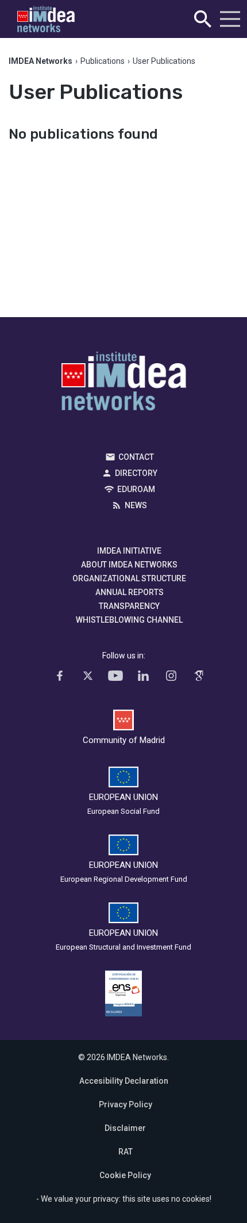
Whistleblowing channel (129, 619)
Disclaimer (125, 1128)
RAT (125, 1151)
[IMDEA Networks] (46, 19)
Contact (136, 457)
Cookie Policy (125, 1175)
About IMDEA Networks (129, 564)
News (136, 505)
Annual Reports (129, 592)
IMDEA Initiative (129, 550)
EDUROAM (136, 489)
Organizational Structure (129, 578)
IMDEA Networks (123, 384)
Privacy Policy (125, 1104)
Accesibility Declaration (123, 1080)
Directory (136, 473)
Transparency (129, 606)
